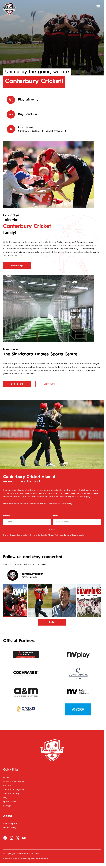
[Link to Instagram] (11, 838)
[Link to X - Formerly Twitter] (18, 838)
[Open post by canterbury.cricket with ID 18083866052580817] (89, 600)
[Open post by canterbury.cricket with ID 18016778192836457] (64, 600)
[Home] (9, 9)
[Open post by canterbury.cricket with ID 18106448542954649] (15, 600)
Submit (52, 530)
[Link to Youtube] (24, 838)
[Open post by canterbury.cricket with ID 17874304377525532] (40, 600)
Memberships (17, 266)
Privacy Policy (53, 535)
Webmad (43, 859)
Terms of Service (71, 535)
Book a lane (17, 384)
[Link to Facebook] (5, 838)
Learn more (49, 384)
